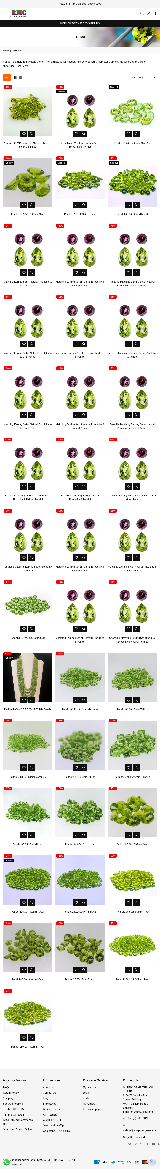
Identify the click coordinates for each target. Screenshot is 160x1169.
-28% (60, 721)
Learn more (114, 1153)
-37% (8, 582)
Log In (86, 1092)
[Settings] (154, 13)
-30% (60, 653)
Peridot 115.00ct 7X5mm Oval (27, 911)
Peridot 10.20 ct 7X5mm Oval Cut (132, 143)
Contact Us (49, 1092)
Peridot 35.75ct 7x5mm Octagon (132, 777)
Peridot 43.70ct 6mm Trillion (79, 777)
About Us (48, 1087)
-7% (7, 653)
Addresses (89, 1098)
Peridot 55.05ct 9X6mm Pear (80, 214)
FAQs (6, 1087)
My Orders (89, 1103)
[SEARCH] (142, 13)
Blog (45, 1098)
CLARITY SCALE (53, 1119)
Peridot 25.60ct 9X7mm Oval (132, 844)
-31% (112, 721)
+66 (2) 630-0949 (138, 1118)
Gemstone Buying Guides (18, 1129)
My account (90, 1087)
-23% (8, 856)
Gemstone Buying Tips (56, 1130)
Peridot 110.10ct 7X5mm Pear (27, 1046)
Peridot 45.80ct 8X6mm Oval (28, 979)
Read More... (23, 65)
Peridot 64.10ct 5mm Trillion (132, 709)
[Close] (156, 1149)
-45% (60, 226)
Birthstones (49, 1103)
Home (6, 50)
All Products (50, 1114)
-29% (60, 788)
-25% (112, 158)
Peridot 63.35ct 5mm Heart (28, 844)
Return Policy (11, 1092)
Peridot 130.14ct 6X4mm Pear (132, 979)
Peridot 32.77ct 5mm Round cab (27, 638)
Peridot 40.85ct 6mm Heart (80, 844)
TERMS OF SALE (13, 1114)
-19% (60, 87)
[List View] (21, 77)
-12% (60, 297)
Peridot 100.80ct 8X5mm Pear (132, 911)
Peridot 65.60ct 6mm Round (132, 214)
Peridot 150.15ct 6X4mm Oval (79, 911)
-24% (8, 158)
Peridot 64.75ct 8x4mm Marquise (80, 709)
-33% (8, 87)
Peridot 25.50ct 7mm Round (80, 979)
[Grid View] (16, 77)
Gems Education (53, 1109)
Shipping (8, 1098)
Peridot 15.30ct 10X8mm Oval (27, 214)
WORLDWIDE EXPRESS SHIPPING (80, 23)
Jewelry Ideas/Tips (54, 1125)
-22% (112, 856)
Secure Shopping (13, 1103)
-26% (60, 158)
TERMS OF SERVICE (16, 1109)
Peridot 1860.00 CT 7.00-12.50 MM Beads (27, 709)
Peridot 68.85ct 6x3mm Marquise (27, 777)
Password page (92, 1109)
